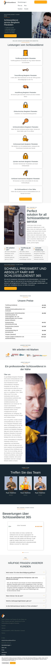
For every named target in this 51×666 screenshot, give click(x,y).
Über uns (20, 5)
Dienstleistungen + (22, 2)
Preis (25, 5)
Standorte (20, 8)
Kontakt (26, 8)
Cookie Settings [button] (5, 662)
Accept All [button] (13, 662)
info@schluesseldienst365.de (9, 640)
